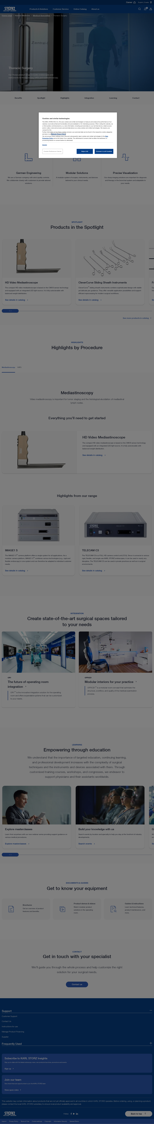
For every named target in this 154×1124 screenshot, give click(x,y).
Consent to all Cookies (104, 151)
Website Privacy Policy (58, 134)
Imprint (44, 145)
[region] (78, 135)
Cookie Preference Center (52, 151)
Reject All (84, 151)
